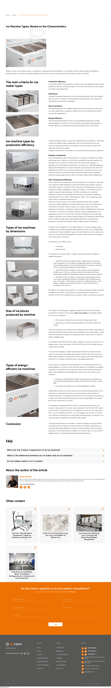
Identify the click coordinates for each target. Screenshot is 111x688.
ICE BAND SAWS (60, 647)
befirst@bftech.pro (89, 671)
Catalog (39, 651)
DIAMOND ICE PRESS (61, 661)
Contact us (39, 654)
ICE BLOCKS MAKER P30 (42, 661)
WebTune (97, 683)
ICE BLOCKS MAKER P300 (43, 665)
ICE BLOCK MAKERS (61, 665)
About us (39, 647)
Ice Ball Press (40, 668)
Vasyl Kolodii (25, 477)
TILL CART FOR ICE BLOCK (62, 654)
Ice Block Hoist (59, 668)
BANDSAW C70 (59, 651)
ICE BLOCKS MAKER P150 (42, 658)
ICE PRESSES (59, 658)
